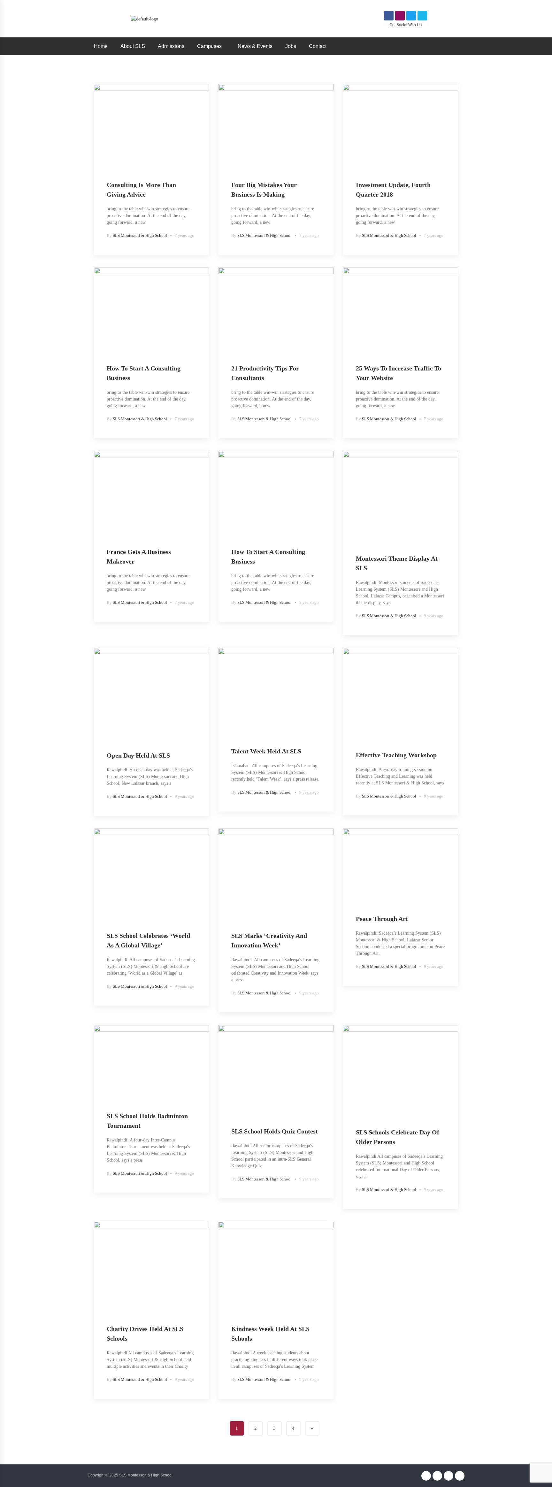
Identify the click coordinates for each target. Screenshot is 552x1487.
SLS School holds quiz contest (274, 1131)
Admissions (171, 46)
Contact (317, 46)
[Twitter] (411, 15)
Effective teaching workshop (396, 755)
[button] (211, 46)
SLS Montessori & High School (140, 235)
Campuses (209, 46)
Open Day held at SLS (138, 755)
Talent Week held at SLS (266, 751)
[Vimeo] (422, 15)
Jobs (290, 46)
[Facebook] (389, 15)
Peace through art (382, 918)
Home (101, 46)
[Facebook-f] (426, 1476)
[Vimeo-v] (459, 1476)
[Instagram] (400, 15)
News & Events (255, 46)
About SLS (132, 46)
